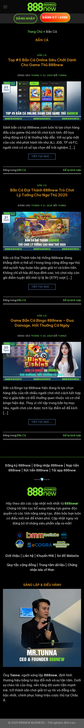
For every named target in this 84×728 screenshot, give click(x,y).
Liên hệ (28, 556)
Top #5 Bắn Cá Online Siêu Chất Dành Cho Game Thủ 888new (42, 62)
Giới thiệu (12, 556)
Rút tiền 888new (36, 470)
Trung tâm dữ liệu (52, 565)
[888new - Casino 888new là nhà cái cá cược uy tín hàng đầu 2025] (42, 6)
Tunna (62, 75)
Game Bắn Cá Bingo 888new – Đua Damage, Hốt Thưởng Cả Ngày (42, 323)
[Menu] (5, 7)
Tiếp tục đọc (41, 156)
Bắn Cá (41, 55)
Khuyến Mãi (45, 556)
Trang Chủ (34, 32)
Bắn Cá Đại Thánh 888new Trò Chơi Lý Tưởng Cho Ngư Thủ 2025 (42, 192)
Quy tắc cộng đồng (21, 565)
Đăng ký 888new (18, 465)
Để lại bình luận (72, 170)
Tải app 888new (63, 470)
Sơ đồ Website (68, 556)
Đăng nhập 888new (48, 465)
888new (71, 503)
